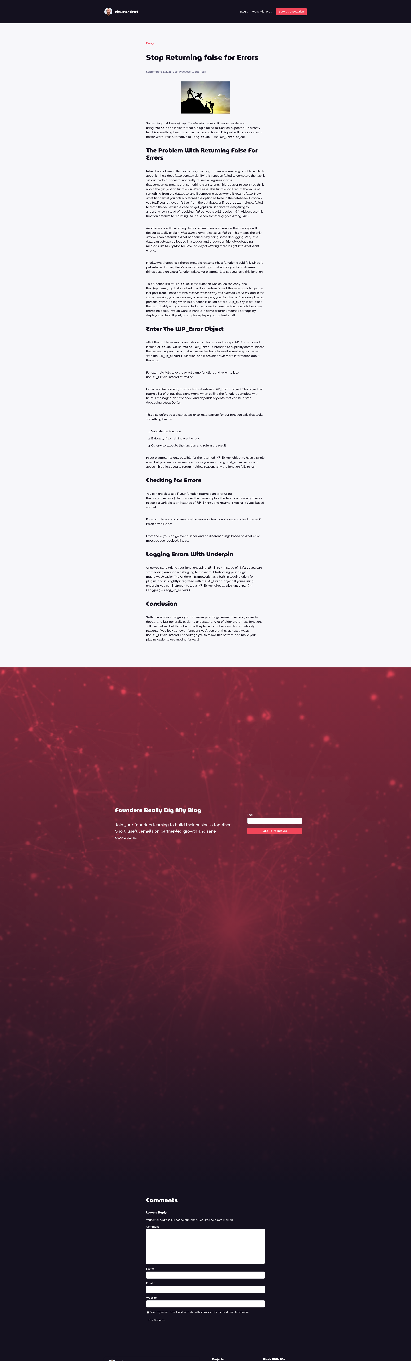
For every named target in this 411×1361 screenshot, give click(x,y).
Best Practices (182, 71)
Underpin (186, 576)
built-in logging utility (234, 576)
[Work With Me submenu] (271, 12)
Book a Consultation (291, 11)
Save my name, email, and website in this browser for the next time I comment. (199, 1312)
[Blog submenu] (247, 12)
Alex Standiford (126, 11)
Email (250, 815)
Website (151, 1297)
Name (150, 1268)
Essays (150, 43)
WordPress (199, 71)
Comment (153, 1226)
